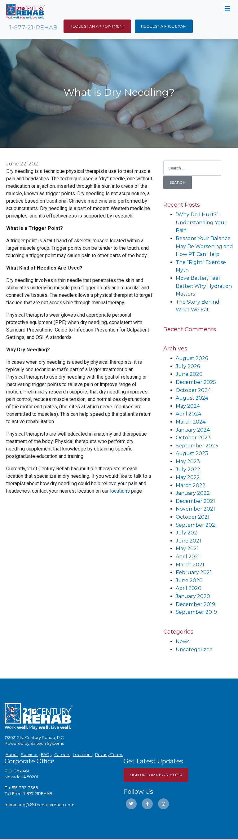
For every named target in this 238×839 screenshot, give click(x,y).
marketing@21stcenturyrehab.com (39, 804)
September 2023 (197, 446)
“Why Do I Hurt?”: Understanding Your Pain (201, 222)
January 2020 (193, 596)
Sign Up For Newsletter (156, 774)
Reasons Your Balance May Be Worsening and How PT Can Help (204, 246)
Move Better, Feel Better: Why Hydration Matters (204, 286)
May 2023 (188, 461)
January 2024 (193, 430)
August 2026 (192, 358)
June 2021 (188, 541)
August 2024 (192, 398)
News (182, 641)
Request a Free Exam (164, 26)
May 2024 (188, 406)
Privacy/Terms (109, 754)
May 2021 (187, 548)
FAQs (46, 754)
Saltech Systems (47, 743)
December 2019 (195, 604)
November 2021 (195, 509)
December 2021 (195, 501)
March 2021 (190, 565)
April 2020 (188, 588)
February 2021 (194, 572)
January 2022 (193, 493)
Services (29, 754)
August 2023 (192, 453)
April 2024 (188, 414)
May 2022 (188, 477)
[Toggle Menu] (227, 8)
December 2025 (196, 382)
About (12, 754)
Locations (82, 754)
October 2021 (192, 517)
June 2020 (189, 580)
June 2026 (189, 374)
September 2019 (196, 612)
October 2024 (193, 390)
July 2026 (188, 366)
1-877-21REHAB (38, 793)
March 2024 (190, 422)
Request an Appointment (97, 26)
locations (120, 491)
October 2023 (193, 438)
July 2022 (188, 469)
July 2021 (187, 533)
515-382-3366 (25, 787)
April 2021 (188, 557)
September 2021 (196, 525)
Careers (62, 754)
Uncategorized (194, 649)
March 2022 (190, 485)
